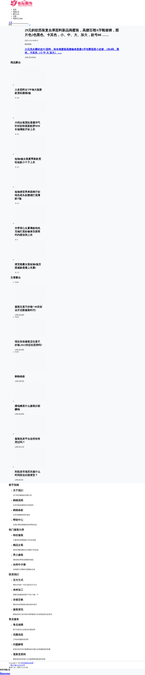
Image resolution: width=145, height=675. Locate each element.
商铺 (16, 12)
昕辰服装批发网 (27, 663)
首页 (14, 9)
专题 (14, 16)
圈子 (16, 14)
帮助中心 (18, 18)
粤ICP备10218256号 (18, 665)
